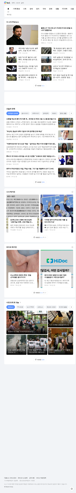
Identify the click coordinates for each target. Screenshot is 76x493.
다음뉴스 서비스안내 (10, 478)
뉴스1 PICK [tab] (30, 307)
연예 (13, 3)
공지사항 (31, 478)
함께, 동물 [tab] (63, 113)
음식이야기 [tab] (25, 113)
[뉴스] (8, 3)
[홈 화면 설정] (72, 489)
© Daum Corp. (8, 486)
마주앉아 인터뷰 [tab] (13, 113)
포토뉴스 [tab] (10, 307)
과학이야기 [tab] (35, 113)
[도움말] (72, 192)
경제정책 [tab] (45, 113)
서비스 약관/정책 (41, 478)
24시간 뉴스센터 (23, 478)
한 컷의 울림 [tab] (63, 307)
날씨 (22, 3)
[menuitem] (8, 9)
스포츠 (18, 3)
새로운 (40, 85)
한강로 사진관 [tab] (51, 307)
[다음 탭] (71, 113)
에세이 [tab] (54, 113)
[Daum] (5, 3)
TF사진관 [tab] (20, 307)
